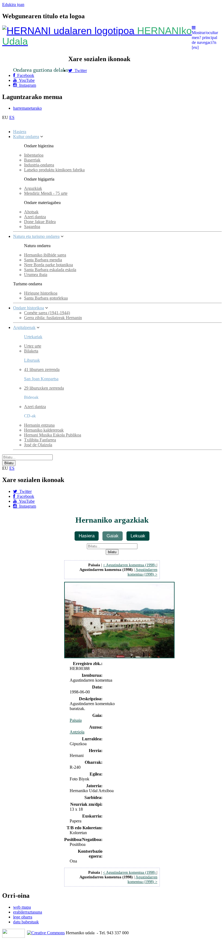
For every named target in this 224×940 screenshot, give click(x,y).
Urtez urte (32, 346)
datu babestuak (26, 922)
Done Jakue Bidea (40, 221)
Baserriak (32, 160)
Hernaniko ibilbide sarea (45, 255)
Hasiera (19, 131)
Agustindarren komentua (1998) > (142, 571)
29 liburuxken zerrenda (44, 388)
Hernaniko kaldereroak (44, 430)
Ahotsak (31, 211)
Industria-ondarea (39, 165)
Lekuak (138, 535)
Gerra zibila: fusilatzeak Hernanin (53, 317)
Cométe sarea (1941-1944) (47, 312)
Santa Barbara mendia (43, 260)
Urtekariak (33, 336)
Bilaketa (31, 351)
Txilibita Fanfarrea (40, 440)
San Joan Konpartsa (41, 378)
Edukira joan (13, 4)
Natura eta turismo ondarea (36, 236)
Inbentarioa (33, 155)
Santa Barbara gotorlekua (46, 298)
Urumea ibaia (35, 274)
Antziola (77, 732)
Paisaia (76, 720)
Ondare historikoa (28, 308)
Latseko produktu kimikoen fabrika (54, 169)
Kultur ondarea (26, 136)
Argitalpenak (24, 327)
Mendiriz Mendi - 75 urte (45, 193)
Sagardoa (32, 226)
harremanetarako (27, 108)
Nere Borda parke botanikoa (48, 264)
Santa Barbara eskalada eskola (50, 269)
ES (11, 117)
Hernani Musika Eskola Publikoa (52, 435)
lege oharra (22, 917)
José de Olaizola (38, 444)
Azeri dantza (35, 216)
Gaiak (113, 535)
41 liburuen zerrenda (42, 369)
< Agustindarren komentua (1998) (130, 565)
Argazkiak (33, 188)
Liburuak (32, 360)
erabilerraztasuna (27, 912)
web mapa (22, 907)
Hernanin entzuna (39, 425)
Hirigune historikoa (40, 293)
